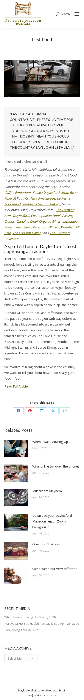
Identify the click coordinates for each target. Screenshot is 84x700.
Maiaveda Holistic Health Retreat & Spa (31, 624)
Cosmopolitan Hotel (45, 215)
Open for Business (46, 544)
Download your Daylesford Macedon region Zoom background (52, 521)
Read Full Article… (17, 386)
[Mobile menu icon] (77, 14)
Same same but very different (54, 569)
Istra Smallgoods (43, 198)
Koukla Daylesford (45, 192)
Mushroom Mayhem (47, 491)
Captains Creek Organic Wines (38, 221)
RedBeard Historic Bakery (41, 204)
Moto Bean (69, 192)
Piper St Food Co (16, 198)
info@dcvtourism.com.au (42, 695)
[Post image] (16, 448)
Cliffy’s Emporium (17, 192)
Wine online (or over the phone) (55, 466)
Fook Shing (12, 630)
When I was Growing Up (50, 442)
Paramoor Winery (46, 227)
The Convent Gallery (27, 233)
